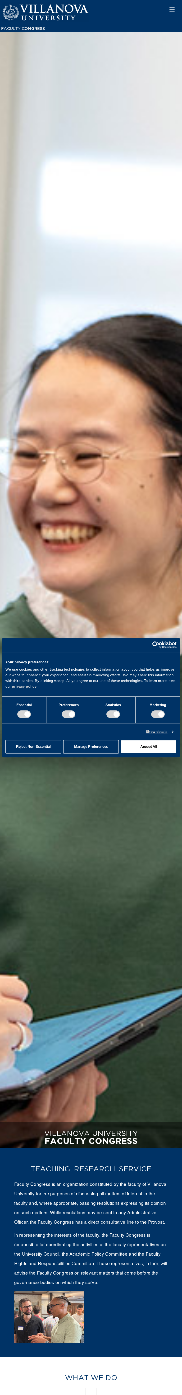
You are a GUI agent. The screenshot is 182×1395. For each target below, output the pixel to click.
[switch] (68, 714)
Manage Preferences (91, 746)
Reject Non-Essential (33, 746)
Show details (156, 732)
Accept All (148, 746)
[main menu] (172, 10)
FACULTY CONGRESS (23, 29)
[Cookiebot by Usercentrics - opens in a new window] (156, 644)
